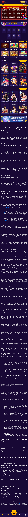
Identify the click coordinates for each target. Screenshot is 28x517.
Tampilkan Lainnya (23, 41)
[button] (2, 12)
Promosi (22, 268)
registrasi (20, 452)
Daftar (23, 1)
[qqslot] (3, 2)
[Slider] (14, 13)
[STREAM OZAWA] (25, 16)
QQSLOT (4, 135)
